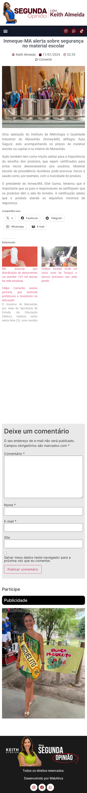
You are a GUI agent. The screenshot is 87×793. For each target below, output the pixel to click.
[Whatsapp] (73, 31)
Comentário (14, 453)
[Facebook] (42, 787)
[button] (5, 31)
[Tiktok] (81, 31)
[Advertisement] (43, 376)
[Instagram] (65, 31)
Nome (10, 505)
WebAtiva (56, 778)
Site (7, 537)
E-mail (10, 521)
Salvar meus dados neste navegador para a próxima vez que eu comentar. (37, 559)
